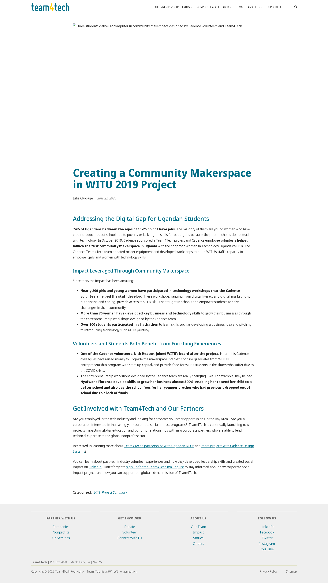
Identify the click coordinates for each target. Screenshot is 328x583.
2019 (97, 492)
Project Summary (114, 492)
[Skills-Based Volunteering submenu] (191, 7)
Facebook (267, 532)
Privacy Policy (268, 571)
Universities (61, 538)
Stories (198, 538)
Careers (198, 543)
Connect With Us (129, 538)
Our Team (198, 526)
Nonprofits (61, 532)
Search (295, 7)
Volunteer (129, 532)
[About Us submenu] (262, 7)
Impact (198, 532)
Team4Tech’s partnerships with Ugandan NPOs (159, 446)
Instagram (267, 543)
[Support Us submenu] (284, 7)
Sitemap (291, 571)
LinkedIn (95, 467)
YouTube (267, 549)
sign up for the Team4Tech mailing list (155, 467)
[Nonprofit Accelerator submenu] (230, 7)
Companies (61, 526)
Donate (129, 526)
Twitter (267, 538)
